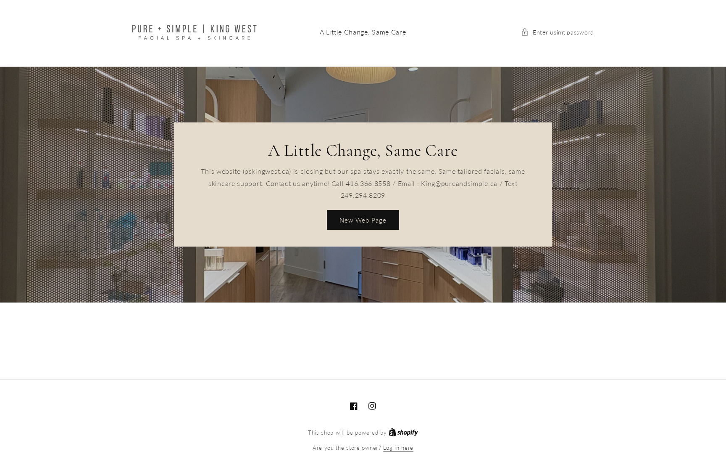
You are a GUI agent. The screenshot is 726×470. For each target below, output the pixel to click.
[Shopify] (403, 432)
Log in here (398, 447)
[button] (557, 32)
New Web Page (363, 220)
